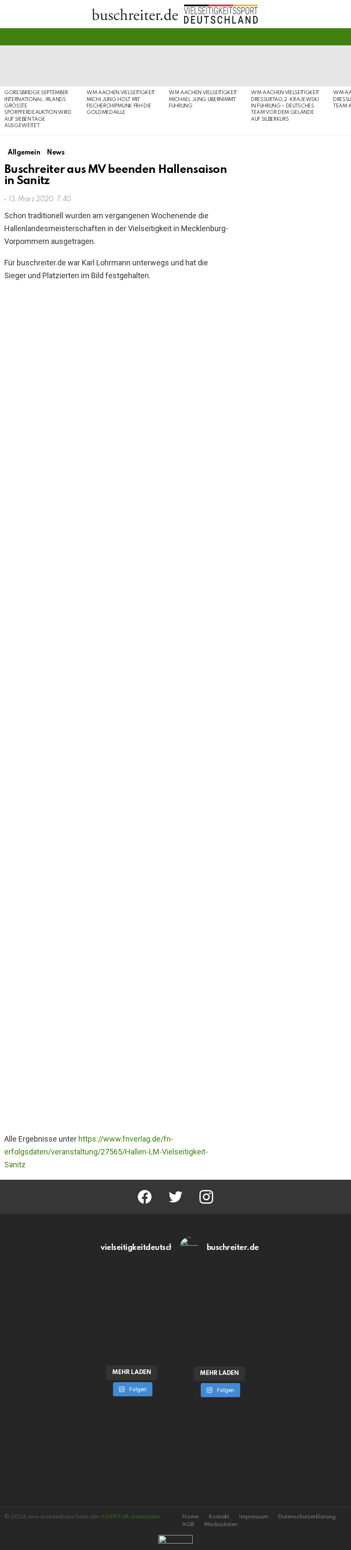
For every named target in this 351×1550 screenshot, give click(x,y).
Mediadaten (221, 1524)
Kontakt (218, 1517)
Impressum (253, 1517)
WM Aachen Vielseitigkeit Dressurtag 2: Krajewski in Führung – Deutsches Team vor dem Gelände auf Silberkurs (285, 106)
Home (190, 1517)
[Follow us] (327, 36)
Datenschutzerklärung (307, 1517)
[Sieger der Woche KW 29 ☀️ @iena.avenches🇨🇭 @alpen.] (219, 1337)
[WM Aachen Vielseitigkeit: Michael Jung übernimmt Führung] (205, 65)
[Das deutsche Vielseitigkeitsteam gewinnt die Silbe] (131, 1336)
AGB (188, 1524)
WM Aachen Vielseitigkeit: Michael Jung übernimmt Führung (204, 99)
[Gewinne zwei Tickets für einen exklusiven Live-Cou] (219, 1291)
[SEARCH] (341, 36)
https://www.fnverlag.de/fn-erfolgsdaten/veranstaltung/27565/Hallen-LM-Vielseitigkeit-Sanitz (106, 1151)
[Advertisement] (295, 771)
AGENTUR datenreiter (130, 1517)
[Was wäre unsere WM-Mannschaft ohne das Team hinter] (131, 1291)
